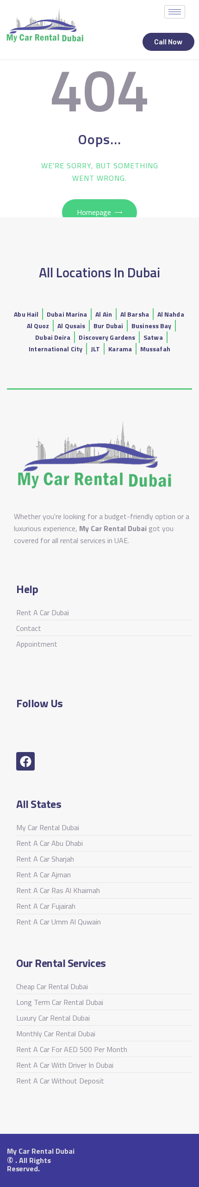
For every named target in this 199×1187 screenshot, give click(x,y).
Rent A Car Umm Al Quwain (58, 921)
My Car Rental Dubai (47, 827)
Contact (28, 628)
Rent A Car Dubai (42, 612)
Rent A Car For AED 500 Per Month (71, 1049)
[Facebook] (25, 761)
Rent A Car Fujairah (45, 906)
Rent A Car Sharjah (45, 858)
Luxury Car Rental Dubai (53, 1017)
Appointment (36, 643)
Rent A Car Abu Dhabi (49, 843)
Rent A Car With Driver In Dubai (64, 1065)
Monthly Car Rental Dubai (55, 1033)
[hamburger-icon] (174, 11)
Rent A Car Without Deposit (60, 1080)
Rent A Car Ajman (43, 874)
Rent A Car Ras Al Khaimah (58, 890)
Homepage (94, 212)
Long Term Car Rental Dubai (59, 1002)
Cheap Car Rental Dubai (52, 986)
